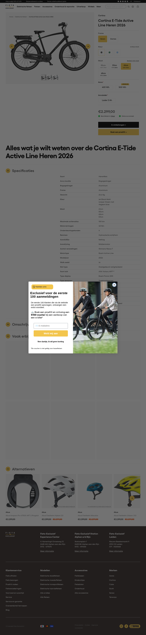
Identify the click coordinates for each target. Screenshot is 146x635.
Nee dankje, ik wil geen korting (51, 342)
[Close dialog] (114, 285)
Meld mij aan (51, 333)
